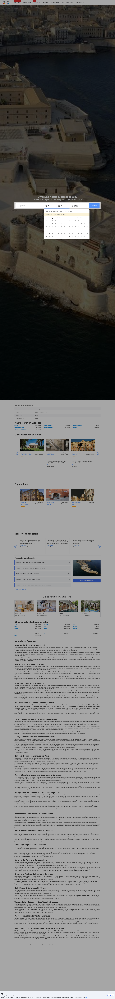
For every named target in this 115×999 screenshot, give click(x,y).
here (86, 997)
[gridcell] (49, 223)
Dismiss (111, 995)
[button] (45, 218)
